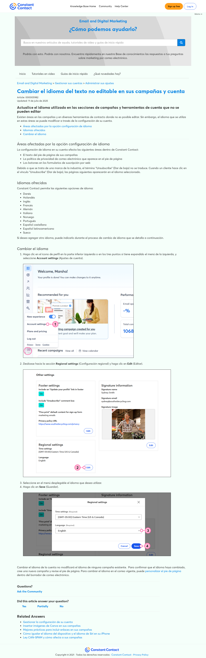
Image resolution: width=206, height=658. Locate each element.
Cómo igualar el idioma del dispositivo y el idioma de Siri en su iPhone (66, 633)
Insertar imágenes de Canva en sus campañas (52, 625)
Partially (42, 606)
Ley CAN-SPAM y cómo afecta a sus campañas (52, 637)
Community (105, 6)
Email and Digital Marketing (34, 83)
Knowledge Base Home (83, 6)
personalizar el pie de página (163, 571)
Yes (24, 606)
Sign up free (174, 6)
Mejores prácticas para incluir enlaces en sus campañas (57, 629)
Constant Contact (121, 654)
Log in (190, 6)
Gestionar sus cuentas (68, 83)
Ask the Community (29, 591)
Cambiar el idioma (34, 134)
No (61, 606)
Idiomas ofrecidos (34, 130)
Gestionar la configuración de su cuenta (48, 622)
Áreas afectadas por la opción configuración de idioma (57, 126)
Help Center (121, 6)
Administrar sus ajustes (99, 83)
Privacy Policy (140, 654)
